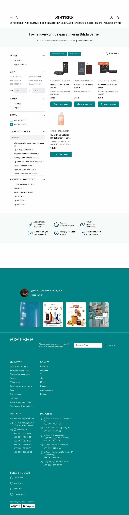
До (29, 90)
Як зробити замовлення (20, 370)
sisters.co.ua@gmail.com (24, 418)
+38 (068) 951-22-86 (22, 448)
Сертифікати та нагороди (21, 386)
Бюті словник (15, 394)
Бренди (43, 394)
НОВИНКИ (45, 23)
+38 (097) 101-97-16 (52, 441)
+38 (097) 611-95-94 (52, 431)
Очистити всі (74, 54)
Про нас (13, 378)
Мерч (42, 382)
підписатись (111, 345)
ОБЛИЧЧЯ (23, 23)
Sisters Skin (18, 483)
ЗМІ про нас (15, 382)
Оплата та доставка (18, 366)
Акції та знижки (46, 390)
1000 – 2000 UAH (35, 76)
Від (11, 90)
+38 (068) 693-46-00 (23, 444)
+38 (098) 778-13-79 (52, 424)
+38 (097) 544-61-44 (52, 448)
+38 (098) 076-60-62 (53, 465)
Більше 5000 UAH (35, 84)
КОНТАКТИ (116, 23)
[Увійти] (111, 17)
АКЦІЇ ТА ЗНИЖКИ (69, 23)
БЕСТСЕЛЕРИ (55, 23)
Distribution (18, 489)
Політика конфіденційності (21, 406)
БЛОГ (108, 23)
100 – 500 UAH (15, 80)
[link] (117, 17)
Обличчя (44, 370)
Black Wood (67, 81)
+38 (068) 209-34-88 (53, 457)
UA (11, 17)
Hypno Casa (55, 81)
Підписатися (37, 295)
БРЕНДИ (95, 23)
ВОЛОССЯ (14, 23)
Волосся (44, 366)
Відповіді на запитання (20, 374)
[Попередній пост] (24, 315)
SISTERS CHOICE (84, 23)
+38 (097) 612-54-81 (22, 433)
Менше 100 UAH (16, 76)
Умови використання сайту (21, 402)
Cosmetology (19, 494)
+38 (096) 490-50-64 (23, 452)
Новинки (43, 386)
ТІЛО (30, 23)
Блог (12, 390)
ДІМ (34, 23)
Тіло (42, 374)
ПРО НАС (102, 23)
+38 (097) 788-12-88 (22, 437)
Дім (41, 378)
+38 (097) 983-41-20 (22, 441)
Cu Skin (53, 131)
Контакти (14, 398)
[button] (58, 54)
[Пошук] (16, 17)
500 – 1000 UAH (16, 84)
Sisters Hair (18, 478)
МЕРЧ (38, 23)
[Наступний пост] (105, 315)
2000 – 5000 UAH (35, 80)
